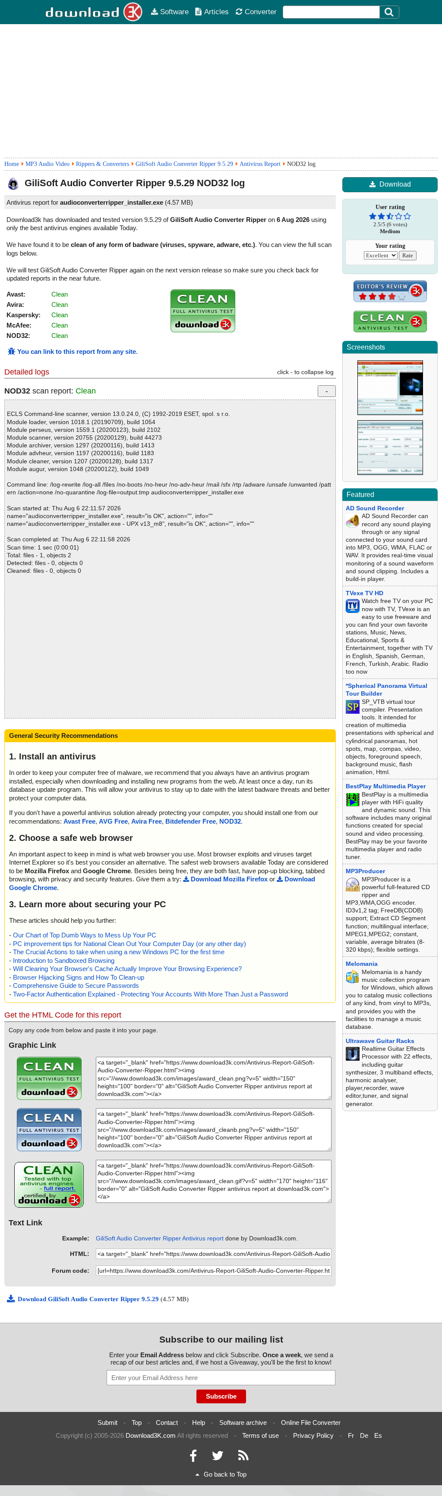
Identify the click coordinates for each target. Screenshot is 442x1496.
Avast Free (79, 821)
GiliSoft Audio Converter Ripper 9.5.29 (184, 164)
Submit (107, 1422)
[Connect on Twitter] (217, 1458)
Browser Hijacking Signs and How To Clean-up (78, 977)
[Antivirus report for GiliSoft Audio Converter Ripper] (202, 330)
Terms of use (260, 1435)
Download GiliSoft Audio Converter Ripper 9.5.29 (89, 1299)
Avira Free (146, 821)
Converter (261, 11)
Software (174, 11)
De (364, 1435)
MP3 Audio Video (47, 164)
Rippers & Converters (102, 164)
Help (198, 1422)
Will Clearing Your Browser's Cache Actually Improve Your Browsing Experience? (127, 968)
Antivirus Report (260, 164)
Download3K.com (151, 1435)
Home (11, 164)
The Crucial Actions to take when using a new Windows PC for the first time (118, 952)
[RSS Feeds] (243, 1458)
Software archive (243, 1422)
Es (378, 1435)
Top (137, 1422)
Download (395, 184)
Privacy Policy (313, 1435)
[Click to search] (390, 12)
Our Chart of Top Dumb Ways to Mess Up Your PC (84, 935)
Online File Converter (311, 1422)
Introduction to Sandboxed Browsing (63, 960)
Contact (167, 1422)
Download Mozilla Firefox (229, 879)
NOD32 (230, 821)
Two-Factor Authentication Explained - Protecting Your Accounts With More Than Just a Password (150, 994)
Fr (351, 1435)
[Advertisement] (221, 91)
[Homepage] (94, 12)
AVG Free (113, 821)
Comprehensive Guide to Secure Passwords (76, 985)
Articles (216, 11)
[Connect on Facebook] (193, 1458)
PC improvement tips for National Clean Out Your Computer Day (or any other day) (129, 943)
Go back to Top (225, 1474)
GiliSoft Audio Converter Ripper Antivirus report (160, 1238)
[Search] (389, 12)
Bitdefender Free (190, 821)
